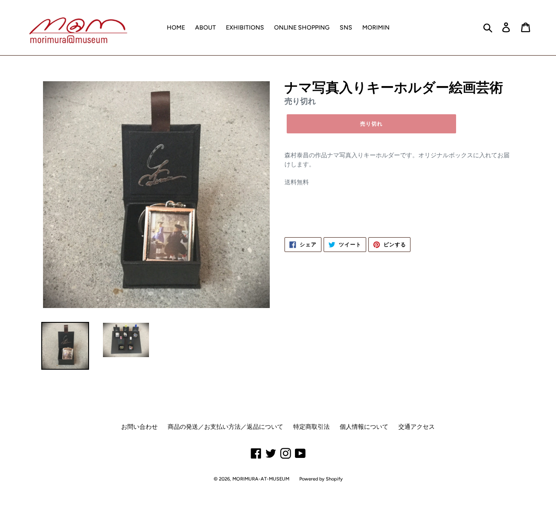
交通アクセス (416, 427)
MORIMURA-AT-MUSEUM (260, 479)
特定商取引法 (311, 427)
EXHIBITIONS (245, 27)
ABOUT (205, 27)
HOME (176, 27)
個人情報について (364, 427)
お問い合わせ (139, 427)
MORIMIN (376, 27)
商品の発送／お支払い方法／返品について (225, 427)
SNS (346, 27)
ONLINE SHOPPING (302, 27)
